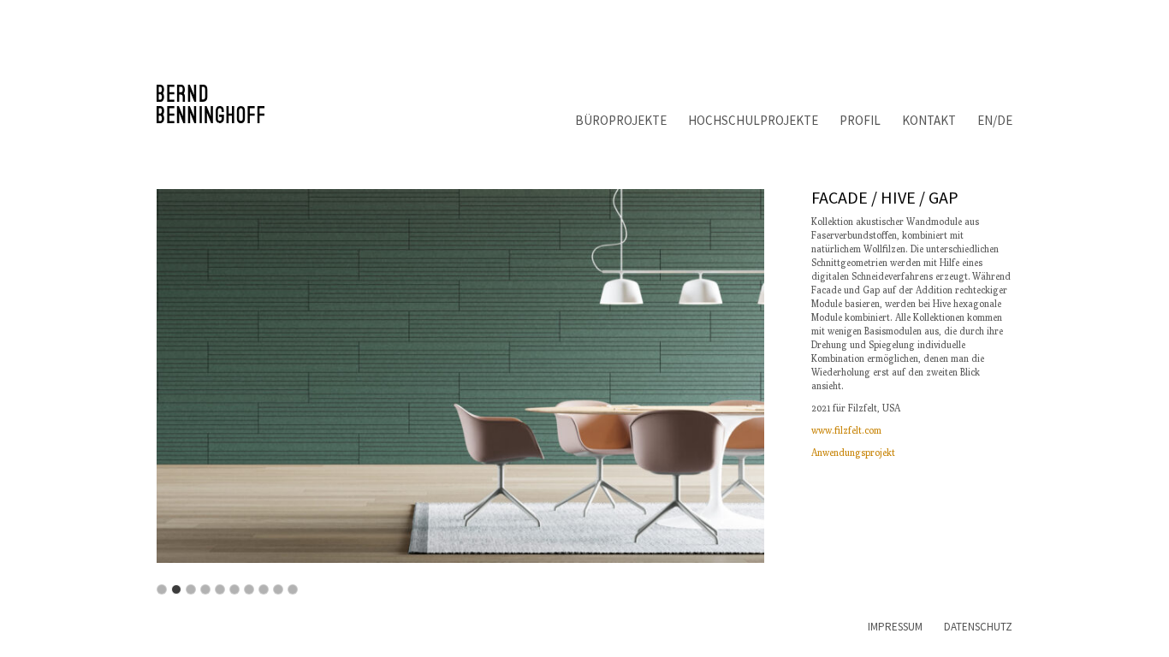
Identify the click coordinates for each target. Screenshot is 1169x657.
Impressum (895, 626)
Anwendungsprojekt (853, 452)
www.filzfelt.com (846, 429)
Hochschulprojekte (753, 120)
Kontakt (929, 120)
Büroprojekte (621, 120)
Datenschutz (978, 626)
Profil (860, 120)
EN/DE (994, 120)
